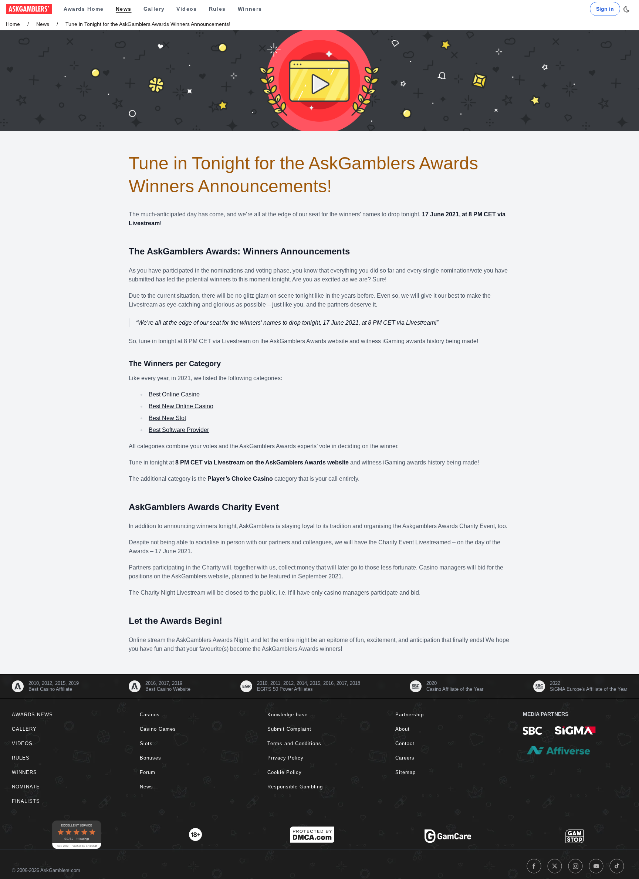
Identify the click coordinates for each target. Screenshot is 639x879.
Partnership (409, 714)
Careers (405, 758)
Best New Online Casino (181, 406)
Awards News (32, 714)
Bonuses (150, 758)
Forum (147, 772)
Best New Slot (167, 418)
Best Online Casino (174, 394)
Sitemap (405, 772)
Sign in (605, 9)
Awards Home (84, 9)
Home (13, 24)
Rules (217, 9)
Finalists (26, 801)
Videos (186, 9)
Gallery (154, 9)
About (402, 729)
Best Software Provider (179, 430)
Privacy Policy (285, 758)
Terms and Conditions (294, 743)
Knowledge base (287, 714)
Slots (146, 743)
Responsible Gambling (295, 787)
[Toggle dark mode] (626, 9)
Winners (250, 9)
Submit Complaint (289, 729)
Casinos (150, 714)
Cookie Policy (284, 772)
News (124, 9)
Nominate (26, 787)
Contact (405, 743)
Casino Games (158, 729)
